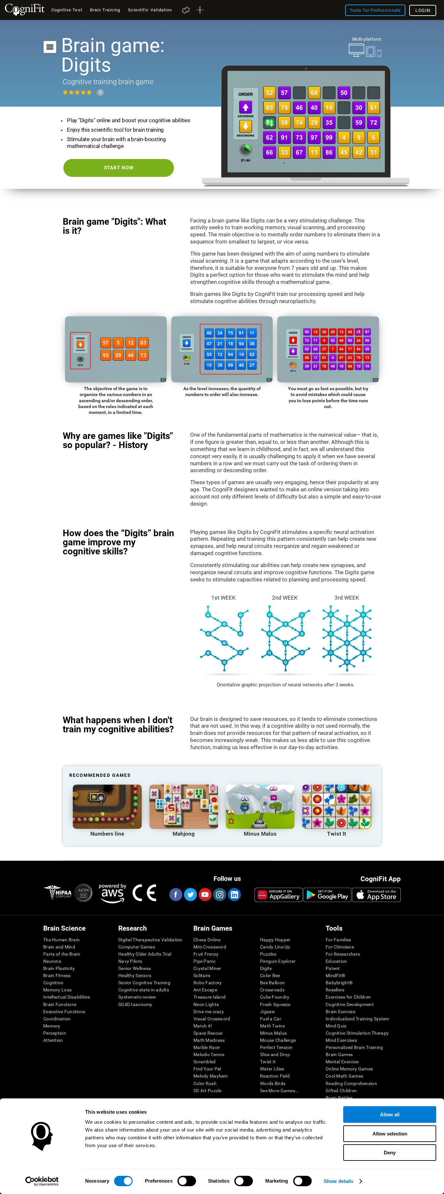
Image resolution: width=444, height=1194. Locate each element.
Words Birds (272, 1083)
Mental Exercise (342, 1061)
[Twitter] (190, 894)
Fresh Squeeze (275, 1004)
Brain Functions (59, 1004)
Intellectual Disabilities (66, 997)
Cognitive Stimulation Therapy (357, 1033)
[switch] (186, 1181)
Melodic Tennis (208, 1054)
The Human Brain (61, 939)
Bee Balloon (272, 982)
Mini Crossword (209, 946)
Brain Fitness (57, 975)
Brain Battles (339, 1097)
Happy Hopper (275, 939)
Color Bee (270, 975)
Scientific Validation (150, 9)
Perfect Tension (276, 1047)
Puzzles (268, 954)
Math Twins (272, 1025)
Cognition (53, 982)
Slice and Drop (275, 1054)
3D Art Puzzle (207, 1090)
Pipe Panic (204, 961)
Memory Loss (57, 989)
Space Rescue (207, 1033)
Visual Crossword (211, 1018)
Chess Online (206, 939)
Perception (54, 1033)
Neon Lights (206, 1004)
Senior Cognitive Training (144, 982)
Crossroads (272, 989)
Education (336, 961)
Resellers (335, 989)
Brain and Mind (59, 946)
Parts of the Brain (61, 954)
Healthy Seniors (134, 975)
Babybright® (339, 982)
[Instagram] (219, 894)
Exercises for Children (348, 997)
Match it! (202, 1025)
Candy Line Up (275, 946)
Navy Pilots (130, 961)
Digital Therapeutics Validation (150, 939)
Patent (333, 968)
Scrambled (204, 1061)
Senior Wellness (134, 968)
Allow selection (389, 1133)
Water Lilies (272, 1068)
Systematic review (137, 997)
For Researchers (343, 954)
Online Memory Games (349, 1068)
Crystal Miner (207, 968)
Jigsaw (267, 1011)
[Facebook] (175, 894)
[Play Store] (327, 895)
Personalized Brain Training (354, 1047)
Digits (266, 968)
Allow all (389, 1114)
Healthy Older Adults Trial (144, 954)
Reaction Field (275, 1076)
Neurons (52, 961)
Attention (53, 1040)
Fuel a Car (270, 1018)
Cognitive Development (350, 1004)
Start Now (119, 168)
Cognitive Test (66, 9)
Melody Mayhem (210, 1076)
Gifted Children (341, 1090)
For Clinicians (340, 946)
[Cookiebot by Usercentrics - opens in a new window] (42, 1181)
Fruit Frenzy (205, 954)
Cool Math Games (344, 1076)
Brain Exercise (340, 1011)
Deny (390, 1152)
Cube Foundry (274, 997)
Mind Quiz (336, 1025)
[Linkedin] (234, 894)
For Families (338, 939)
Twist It (268, 1061)
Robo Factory (207, 982)
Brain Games (339, 1054)
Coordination (57, 1018)
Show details (338, 1181)
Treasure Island (209, 997)
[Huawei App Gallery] (279, 895)
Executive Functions (64, 1011)
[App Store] (376, 895)
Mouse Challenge (278, 1040)
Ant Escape (205, 989)
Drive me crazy (208, 1011)
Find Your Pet (207, 1068)
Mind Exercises (341, 1040)
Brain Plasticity (59, 968)
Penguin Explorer (277, 961)
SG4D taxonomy (135, 1004)
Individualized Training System (357, 1018)
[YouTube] (205, 894)
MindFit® (335, 975)
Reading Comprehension (351, 1083)
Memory (51, 1025)
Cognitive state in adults (143, 989)
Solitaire (202, 975)
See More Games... (279, 1090)
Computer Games (136, 946)
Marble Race (206, 1047)
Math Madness (209, 1040)
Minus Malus (273, 1033)
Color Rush (204, 1083)
